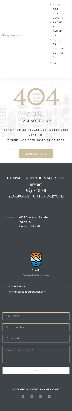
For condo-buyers (58, 13)
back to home (36, 154)
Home (57, 4)
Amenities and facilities (58, 29)
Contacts (58, 55)
